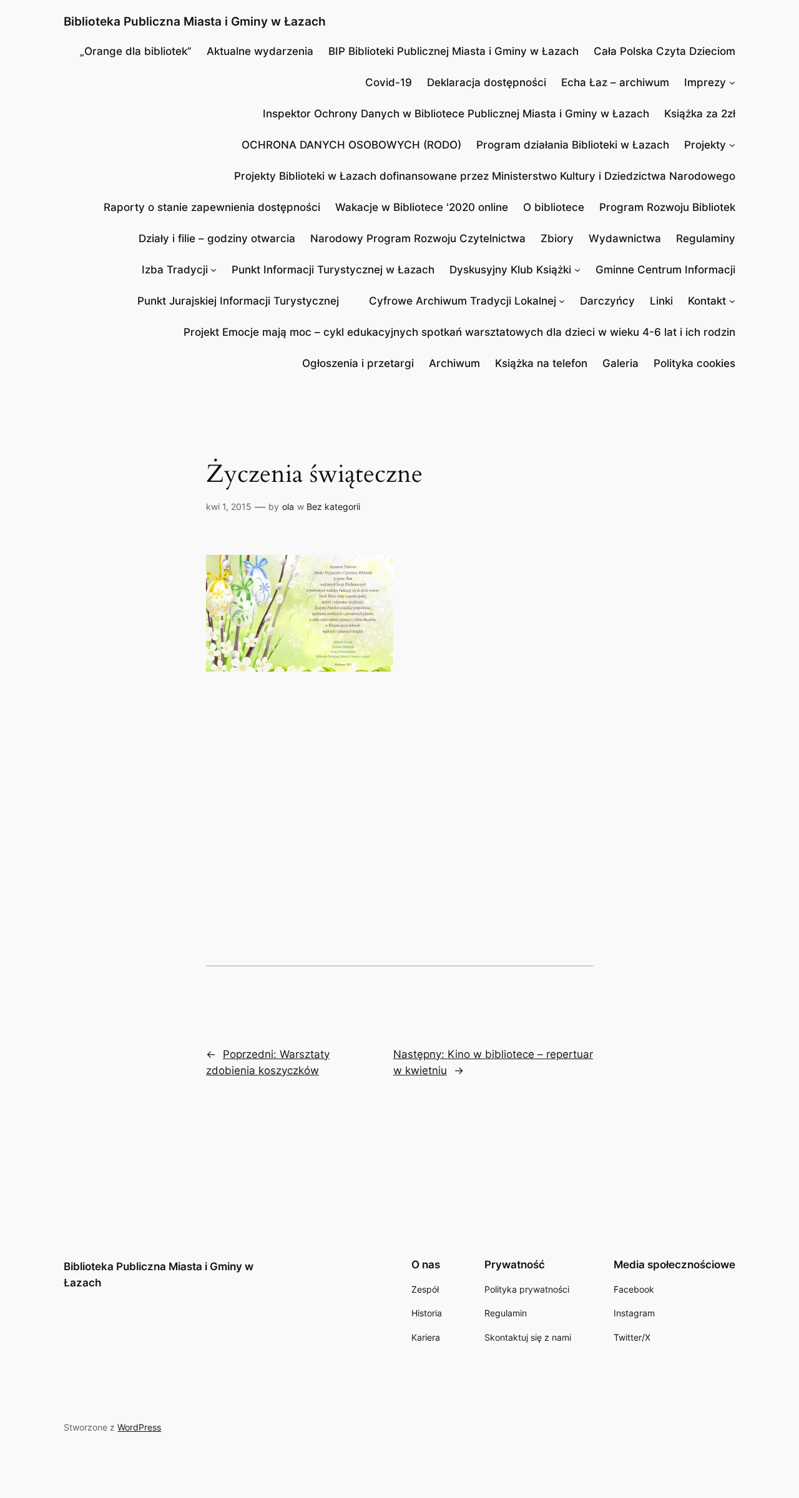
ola (288, 506)
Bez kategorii (333, 506)
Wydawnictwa (625, 238)
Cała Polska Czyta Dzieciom (664, 51)
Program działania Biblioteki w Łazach (572, 145)
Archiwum (454, 363)
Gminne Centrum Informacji (665, 269)
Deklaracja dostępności (486, 82)
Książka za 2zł (699, 113)
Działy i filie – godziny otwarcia (217, 238)
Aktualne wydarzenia (260, 51)
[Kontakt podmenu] (732, 301)
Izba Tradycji (175, 269)
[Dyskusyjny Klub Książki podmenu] (577, 270)
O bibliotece (553, 207)
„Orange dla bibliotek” (136, 51)
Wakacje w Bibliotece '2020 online (421, 207)
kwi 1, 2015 (229, 506)
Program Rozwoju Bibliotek (667, 207)
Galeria (620, 363)
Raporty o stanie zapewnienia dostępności (212, 207)
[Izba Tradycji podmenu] (213, 270)
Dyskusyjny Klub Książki (510, 269)
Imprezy (705, 82)
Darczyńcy (607, 301)
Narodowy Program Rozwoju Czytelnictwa (418, 238)
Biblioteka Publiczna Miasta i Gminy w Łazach (195, 21)
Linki (661, 301)
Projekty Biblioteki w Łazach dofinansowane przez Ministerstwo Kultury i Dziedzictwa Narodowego (484, 176)
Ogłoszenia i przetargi (358, 363)
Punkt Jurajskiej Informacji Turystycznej (238, 301)
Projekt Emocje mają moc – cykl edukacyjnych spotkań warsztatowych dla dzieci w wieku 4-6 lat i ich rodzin (459, 332)
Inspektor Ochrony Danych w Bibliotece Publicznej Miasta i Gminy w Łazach (456, 113)
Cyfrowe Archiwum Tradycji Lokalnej (462, 301)
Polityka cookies (694, 363)
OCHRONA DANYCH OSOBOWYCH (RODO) (351, 145)
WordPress (139, 1427)
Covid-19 (388, 82)
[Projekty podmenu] (732, 145)
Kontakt (707, 301)
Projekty (705, 145)
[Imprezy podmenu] (732, 82)
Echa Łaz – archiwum (615, 82)
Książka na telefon (541, 363)
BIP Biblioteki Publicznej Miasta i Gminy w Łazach (453, 51)
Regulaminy (705, 238)
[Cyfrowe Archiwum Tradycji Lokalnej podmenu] (562, 301)
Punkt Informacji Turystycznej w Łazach (333, 269)
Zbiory (557, 238)
